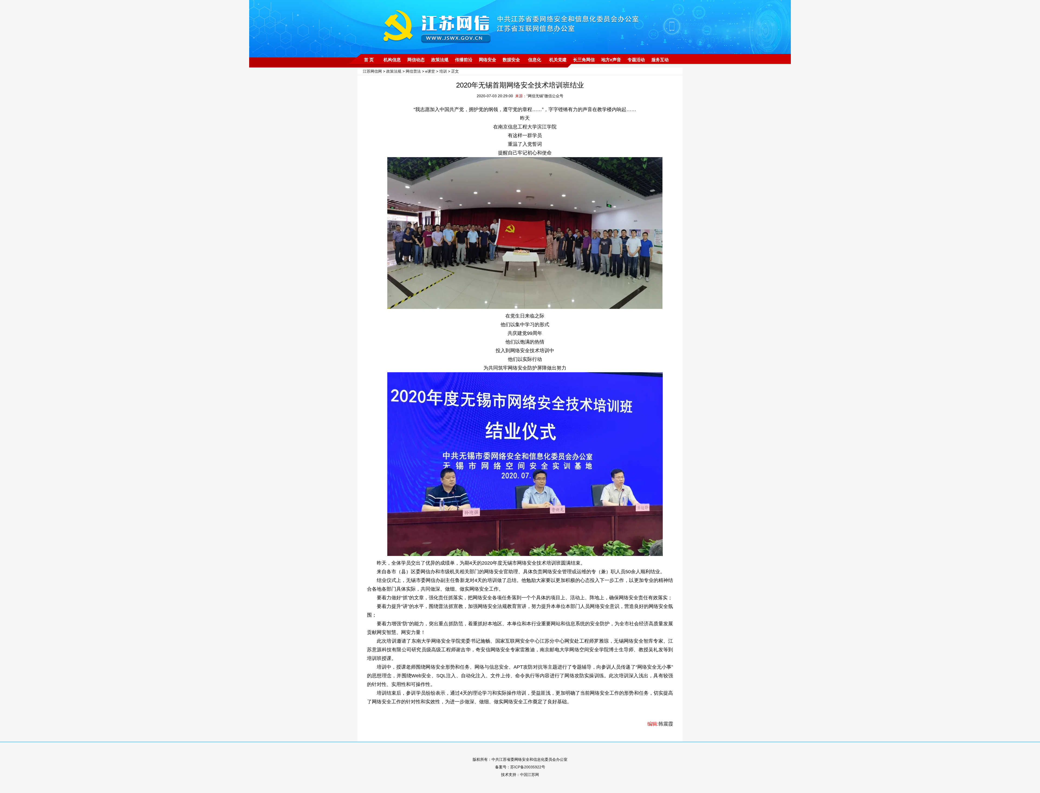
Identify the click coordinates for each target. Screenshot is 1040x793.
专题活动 (636, 59)
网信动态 (416, 59)
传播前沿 (463, 59)
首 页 (369, 59)
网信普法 (413, 71)
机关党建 (558, 59)
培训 (443, 71)
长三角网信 (584, 59)
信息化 (534, 59)
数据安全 (511, 59)
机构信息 (392, 59)
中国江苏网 (529, 774)
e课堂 (430, 71)
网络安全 (487, 59)
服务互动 (660, 59)
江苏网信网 (372, 71)
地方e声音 (611, 59)
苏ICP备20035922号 (527, 767)
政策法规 (439, 59)
